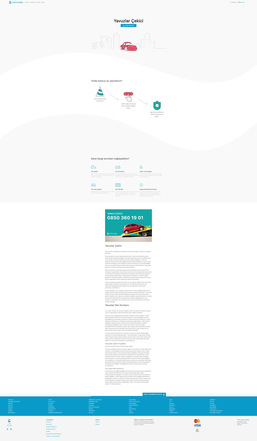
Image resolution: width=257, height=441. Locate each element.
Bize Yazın (242, 2)
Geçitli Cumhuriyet (94, 407)
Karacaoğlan (132, 403)
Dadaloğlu (51, 407)
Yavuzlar (212, 403)
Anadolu (10, 409)
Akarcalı (10, 403)
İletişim (42, 2)
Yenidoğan (213, 405)
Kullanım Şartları (50, 429)
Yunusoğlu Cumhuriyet (216, 410)
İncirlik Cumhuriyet (134, 401)
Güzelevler (92, 410)
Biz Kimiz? (49, 424)
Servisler (38, 2)
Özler (170, 399)
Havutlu (91, 412)
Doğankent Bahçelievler (55, 412)
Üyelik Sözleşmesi (51, 426)
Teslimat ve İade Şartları (53, 436)
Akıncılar (10, 407)
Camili (50, 399)
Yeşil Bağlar (213, 407)
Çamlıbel (50, 403)
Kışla (130, 407)
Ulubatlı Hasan (173, 412)
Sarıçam (171, 403)
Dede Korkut (52, 409)
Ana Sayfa (27, 2)
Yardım (97, 422)
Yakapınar (212, 399)
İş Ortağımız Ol (233, 2)
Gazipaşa (91, 405)
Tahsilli (171, 410)
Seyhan (171, 407)
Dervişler (51, 410)
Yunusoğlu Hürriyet (215, 412)
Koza (130, 410)
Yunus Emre (213, 409)
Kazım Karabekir (133, 405)
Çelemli (50, 405)
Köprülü (131, 412)
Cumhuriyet (51, 401)
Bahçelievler (11, 412)
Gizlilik (48, 431)
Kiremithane (132, 409)
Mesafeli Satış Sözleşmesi (53, 433)
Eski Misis (91, 403)
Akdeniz (10, 405)
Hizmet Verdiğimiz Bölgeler (153, 394)
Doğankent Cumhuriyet (95, 399)
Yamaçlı (212, 401)
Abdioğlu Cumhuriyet (14, 401)
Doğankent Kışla (93, 401)
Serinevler (172, 405)
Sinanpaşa (172, 409)
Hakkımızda (33, 2)
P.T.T (170, 401)
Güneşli (91, 409)
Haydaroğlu (132, 399)
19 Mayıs (10, 399)
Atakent (10, 410)
